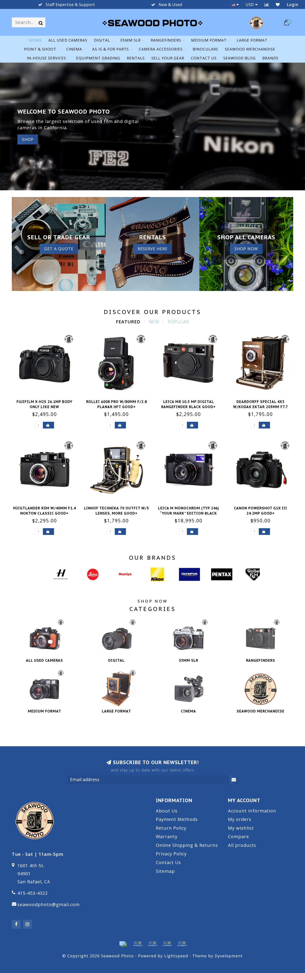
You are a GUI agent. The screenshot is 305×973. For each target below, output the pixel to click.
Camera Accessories (161, 49)
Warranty (167, 836)
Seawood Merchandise (250, 49)
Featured (128, 322)
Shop (27, 139)
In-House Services (46, 58)
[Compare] (266, 4)
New (154, 322)
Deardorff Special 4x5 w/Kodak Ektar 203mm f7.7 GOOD (260, 406)
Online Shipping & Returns (187, 845)
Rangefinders (166, 40)
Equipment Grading (98, 58)
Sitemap (165, 871)
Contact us (204, 58)
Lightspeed (176, 955)
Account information (252, 811)
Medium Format (209, 40)
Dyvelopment (229, 955)
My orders (239, 819)
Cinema (74, 49)
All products (242, 845)
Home (35, 40)
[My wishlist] (278, 4)
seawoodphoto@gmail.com (48, 904)
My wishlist (241, 828)
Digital (102, 40)
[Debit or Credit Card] (137, 944)
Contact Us (168, 862)
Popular (178, 322)
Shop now (246, 248)
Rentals (136, 58)
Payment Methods (177, 819)
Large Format (252, 40)
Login (292, 4)
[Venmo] (182, 944)
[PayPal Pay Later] (167, 944)
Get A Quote (58, 248)
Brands (270, 58)
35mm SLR (130, 40)
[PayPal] (152, 944)
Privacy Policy (171, 854)
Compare (238, 836)
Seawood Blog (239, 58)
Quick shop (47, 400)
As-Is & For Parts (110, 49)
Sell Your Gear (167, 58)
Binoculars (205, 49)
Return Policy (171, 828)
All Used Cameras (67, 40)
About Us (167, 811)
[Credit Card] (123, 944)
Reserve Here (152, 248)
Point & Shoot (40, 49)
